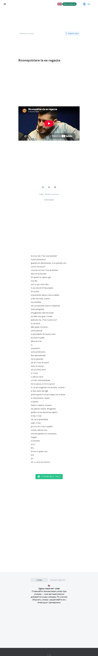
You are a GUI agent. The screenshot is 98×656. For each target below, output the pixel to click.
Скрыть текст (73, 33)
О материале (49, 200)
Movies (48, 194)
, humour (55, 194)
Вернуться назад (26, 33)
